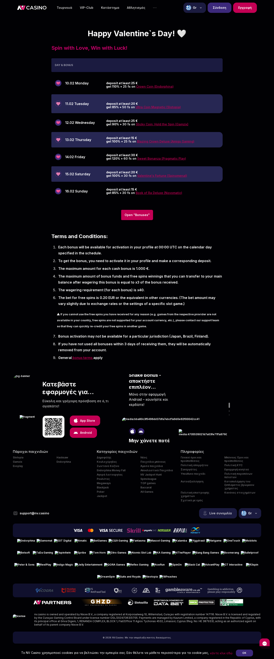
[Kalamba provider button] (179, 542)
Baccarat (146, 487)
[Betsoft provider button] (23, 554)
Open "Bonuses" (137, 215)
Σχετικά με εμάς (192, 500)
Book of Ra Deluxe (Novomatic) (159, 193)
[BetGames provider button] (98, 542)
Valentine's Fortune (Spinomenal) (162, 175)
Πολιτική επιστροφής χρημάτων (195, 494)
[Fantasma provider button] (137, 542)
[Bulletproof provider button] (249, 554)
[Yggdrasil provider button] (197, 542)
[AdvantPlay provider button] (210, 566)
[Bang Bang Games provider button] (205, 554)
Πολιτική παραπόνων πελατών (238, 475)
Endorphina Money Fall (111, 470)
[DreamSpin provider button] (106, 578)
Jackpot (102, 496)
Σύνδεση (219, 7)
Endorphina (64, 461)
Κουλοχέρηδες (107, 461)
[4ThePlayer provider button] (181, 554)
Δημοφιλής (104, 457)
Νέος (143, 457)
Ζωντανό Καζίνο (108, 466)
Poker (100, 491)
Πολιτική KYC (233, 465)
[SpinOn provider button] (175, 566)
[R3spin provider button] (252, 566)
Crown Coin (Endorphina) (155, 86)
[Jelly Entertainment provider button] (88, 566)
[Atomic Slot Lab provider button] (139, 554)
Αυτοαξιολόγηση (192, 481)
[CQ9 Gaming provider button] (118, 542)
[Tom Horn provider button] (97, 554)
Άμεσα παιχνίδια (151, 466)
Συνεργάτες (189, 469)
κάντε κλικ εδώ (221, 653)
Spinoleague (148, 478)
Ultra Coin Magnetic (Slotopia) (158, 107)
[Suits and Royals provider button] (128, 578)
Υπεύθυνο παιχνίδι (193, 473)
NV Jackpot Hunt (151, 474)
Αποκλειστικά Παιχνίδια (156, 470)
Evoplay (18, 466)
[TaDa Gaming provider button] (43, 554)
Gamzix (17, 461)
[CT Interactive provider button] (232, 566)
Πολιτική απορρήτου (194, 465)
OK (244, 652)
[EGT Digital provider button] (62, 542)
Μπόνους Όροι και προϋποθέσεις (236, 459)
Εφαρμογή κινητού (236, 469)
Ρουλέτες (103, 478)
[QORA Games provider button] (114, 566)
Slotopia (18, 457)
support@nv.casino (34, 513)
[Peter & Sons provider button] (24, 566)
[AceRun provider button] (158, 566)
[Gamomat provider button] (44, 542)
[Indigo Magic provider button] (63, 566)
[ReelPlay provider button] (44, 566)
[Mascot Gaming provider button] (158, 542)
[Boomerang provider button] (230, 554)
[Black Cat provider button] (192, 566)
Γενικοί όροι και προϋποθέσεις (191, 459)
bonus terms (82, 358)
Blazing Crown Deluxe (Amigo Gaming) (165, 141)
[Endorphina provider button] (26, 542)
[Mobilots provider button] (249, 542)
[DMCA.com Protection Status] (202, 602)
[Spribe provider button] (80, 554)
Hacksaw (62, 457)
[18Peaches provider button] (168, 578)
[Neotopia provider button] (150, 578)
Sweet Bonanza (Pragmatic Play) (161, 158)
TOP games (148, 483)
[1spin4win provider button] (63, 554)
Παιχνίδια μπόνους (153, 461)
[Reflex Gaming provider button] (138, 566)
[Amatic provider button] (80, 542)
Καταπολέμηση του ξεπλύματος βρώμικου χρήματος (239, 485)
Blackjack (103, 487)
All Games (146, 491)
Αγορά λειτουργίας (110, 474)
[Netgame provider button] (214, 542)
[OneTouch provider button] (231, 542)
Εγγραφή (245, 7)
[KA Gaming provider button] (162, 554)
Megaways (104, 483)
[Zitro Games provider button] (116, 554)
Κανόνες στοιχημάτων (239, 492)
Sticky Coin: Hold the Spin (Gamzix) (162, 124)
